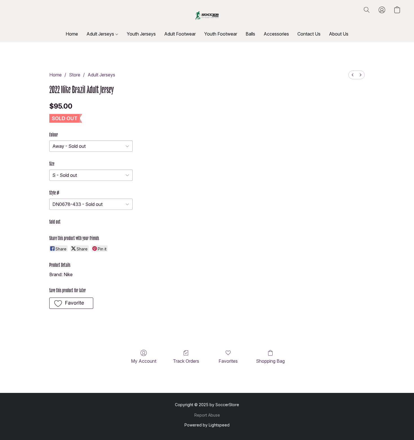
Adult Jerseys (100, 34)
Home (72, 34)
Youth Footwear (220, 34)
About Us (338, 34)
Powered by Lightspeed (207, 425)
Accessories (276, 34)
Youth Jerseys (141, 34)
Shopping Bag (270, 361)
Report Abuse (207, 415)
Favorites (228, 361)
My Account (143, 361)
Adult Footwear (180, 34)
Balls (250, 34)
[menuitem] (353, 75)
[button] (207, 15)
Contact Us (308, 34)
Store (74, 75)
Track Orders (186, 361)
